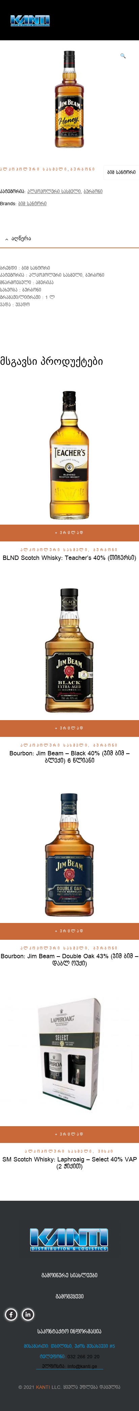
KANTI (43, 1387)
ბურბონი (83, 170)
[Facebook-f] (11, 1314)
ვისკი (106, 1152)
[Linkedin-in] (28, 1314)
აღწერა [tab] (21, 238)
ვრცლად (72, 533)
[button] (123, 56)
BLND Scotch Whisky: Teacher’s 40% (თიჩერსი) (69, 558)
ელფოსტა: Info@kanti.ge (69, 1366)
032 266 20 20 (83, 1356)
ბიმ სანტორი (121, 172)
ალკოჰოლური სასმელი (33, 170)
